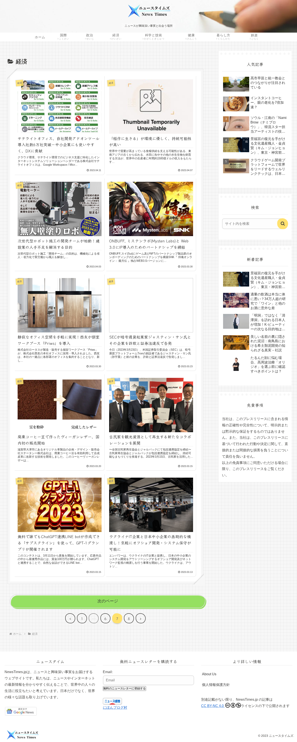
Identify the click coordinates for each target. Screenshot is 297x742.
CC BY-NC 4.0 (213, 706)
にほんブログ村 (115, 707)
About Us (209, 674)
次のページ (107, 601)
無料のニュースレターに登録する (124, 688)
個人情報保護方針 (216, 685)
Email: (108, 672)
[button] (282, 223)
